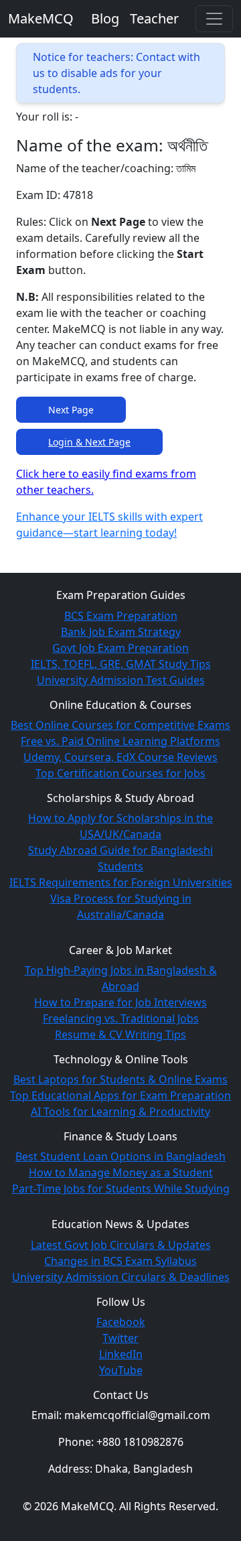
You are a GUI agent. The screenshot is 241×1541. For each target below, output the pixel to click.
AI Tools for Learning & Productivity (120, 1111)
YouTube (121, 1370)
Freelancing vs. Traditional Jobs (121, 1018)
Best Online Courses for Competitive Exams (120, 725)
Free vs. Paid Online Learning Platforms (120, 741)
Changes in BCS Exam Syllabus (120, 1261)
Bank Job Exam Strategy (121, 631)
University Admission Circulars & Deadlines (121, 1277)
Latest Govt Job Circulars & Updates (121, 1244)
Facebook (120, 1322)
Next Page (71, 409)
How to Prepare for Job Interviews (120, 1002)
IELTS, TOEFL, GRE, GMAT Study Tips (121, 664)
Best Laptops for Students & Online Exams (120, 1079)
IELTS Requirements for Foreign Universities (120, 882)
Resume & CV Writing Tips (120, 1034)
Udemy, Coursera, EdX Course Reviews (120, 757)
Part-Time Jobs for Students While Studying (121, 1188)
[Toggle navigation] (214, 18)
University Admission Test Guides (121, 680)
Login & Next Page (89, 442)
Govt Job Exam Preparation (120, 648)
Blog (105, 18)
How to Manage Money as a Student (121, 1172)
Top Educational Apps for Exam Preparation (120, 1095)
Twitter (120, 1338)
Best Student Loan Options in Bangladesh (120, 1156)
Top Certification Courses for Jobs (120, 773)
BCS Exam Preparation (120, 615)
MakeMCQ (41, 18)
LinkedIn (121, 1354)
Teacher (154, 18)
